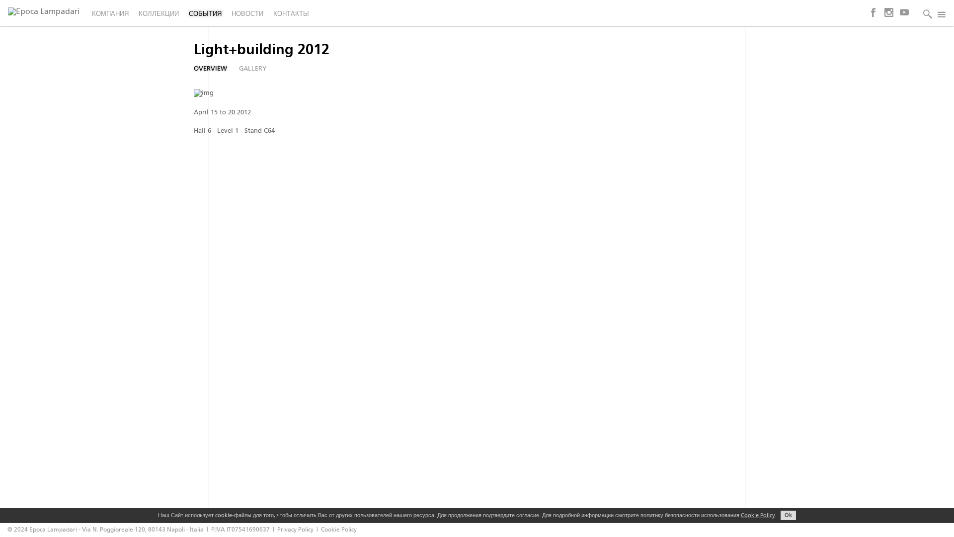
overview (210, 69)
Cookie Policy (758, 516)
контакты (291, 14)
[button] (925, 13)
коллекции (159, 14)
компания (110, 14)
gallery (253, 69)
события (205, 14)
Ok (788, 516)
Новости (247, 14)
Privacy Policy (295, 530)
